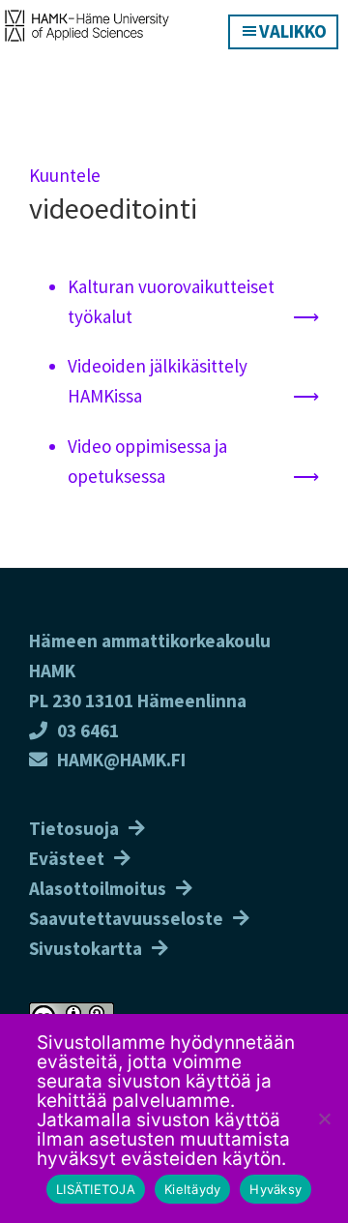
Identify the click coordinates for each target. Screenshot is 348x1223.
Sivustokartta (85, 948)
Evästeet (66, 858)
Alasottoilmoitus (97, 888)
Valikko (293, 31)
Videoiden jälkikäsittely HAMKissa (157, 380)
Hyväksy (275, 1189)
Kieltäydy (192, 1189)
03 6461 (88, 730)
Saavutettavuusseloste (126, 918)
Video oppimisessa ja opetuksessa (147, 461)
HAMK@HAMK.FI (121, 759)
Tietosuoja (74, 828)
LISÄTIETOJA (95, 1189)
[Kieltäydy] (324, 1118)
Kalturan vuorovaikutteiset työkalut (171, 301)
